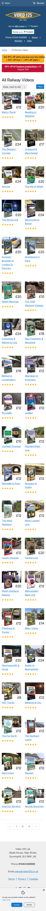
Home (4, 50)
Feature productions (26, 66)
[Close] (44, 890)
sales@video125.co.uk (26, 871)
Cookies (33, 878)
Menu (7, 3)
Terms (11, 878)
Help (29, 41)
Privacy (22, 878)
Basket (40, 3)
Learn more (6, 900)
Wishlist (18, 41)
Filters (40, 87)
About (35, 37)
